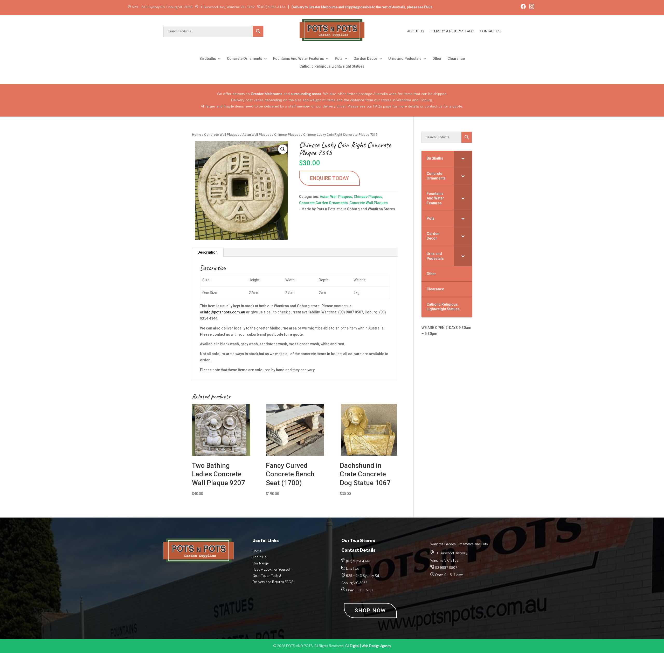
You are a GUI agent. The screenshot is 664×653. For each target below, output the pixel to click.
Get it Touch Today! (266, 575)
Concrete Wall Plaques (221, 135)
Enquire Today (329, 178)
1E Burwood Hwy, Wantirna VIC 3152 (227, 7)
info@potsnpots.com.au (224, 312)
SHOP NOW (370, 610)
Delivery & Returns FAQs (452, 32)
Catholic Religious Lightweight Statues (332, 66)
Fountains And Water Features (298, 59)
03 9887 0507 (445, 567)
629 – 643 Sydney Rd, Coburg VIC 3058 (162, 7)
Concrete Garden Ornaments (323, 203)
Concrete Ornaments (244, 59)
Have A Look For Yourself (271, 569)
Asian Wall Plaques (256, 135)
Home (196, 135)
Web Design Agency (368, 645)
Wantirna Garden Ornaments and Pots (459, 544)
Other (437, 59)
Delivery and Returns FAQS (273, 581)
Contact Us (490, 32)
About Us (415, 32)
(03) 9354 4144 (273, 7)
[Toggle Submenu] (463, 158)
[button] (282, 149)
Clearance (456, 59)
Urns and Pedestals (404, 59)
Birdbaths (207, 59)
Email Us (352, 568)
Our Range (260, 563)
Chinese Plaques (287, 135)
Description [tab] (207, 252)
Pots (339, 59)
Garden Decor (365, 59)
